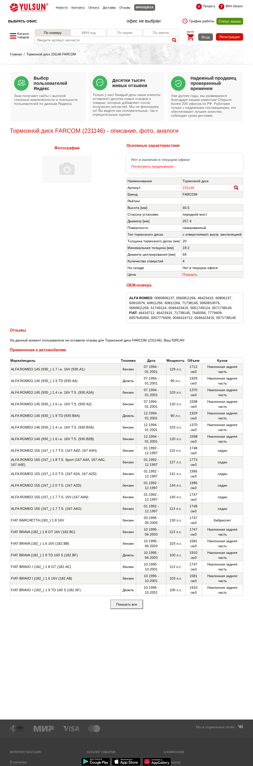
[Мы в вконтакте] (240, 727)
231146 (188, 188)
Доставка (109, 7)
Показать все (126, 604)
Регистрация (229, 37)
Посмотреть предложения (152, 166)
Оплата (93, 7)
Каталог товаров (101, 752)
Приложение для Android (96, 761)
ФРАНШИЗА (145, 7)
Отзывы (124, 7)
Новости (62, 7)
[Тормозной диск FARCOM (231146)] (67, 181)
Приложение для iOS (126, 761)
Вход (206, 37)
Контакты (78, 7)
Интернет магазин (26, 752)
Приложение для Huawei (157, 761)
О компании (174, 752)
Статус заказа (230, 21)
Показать (190, 274)
